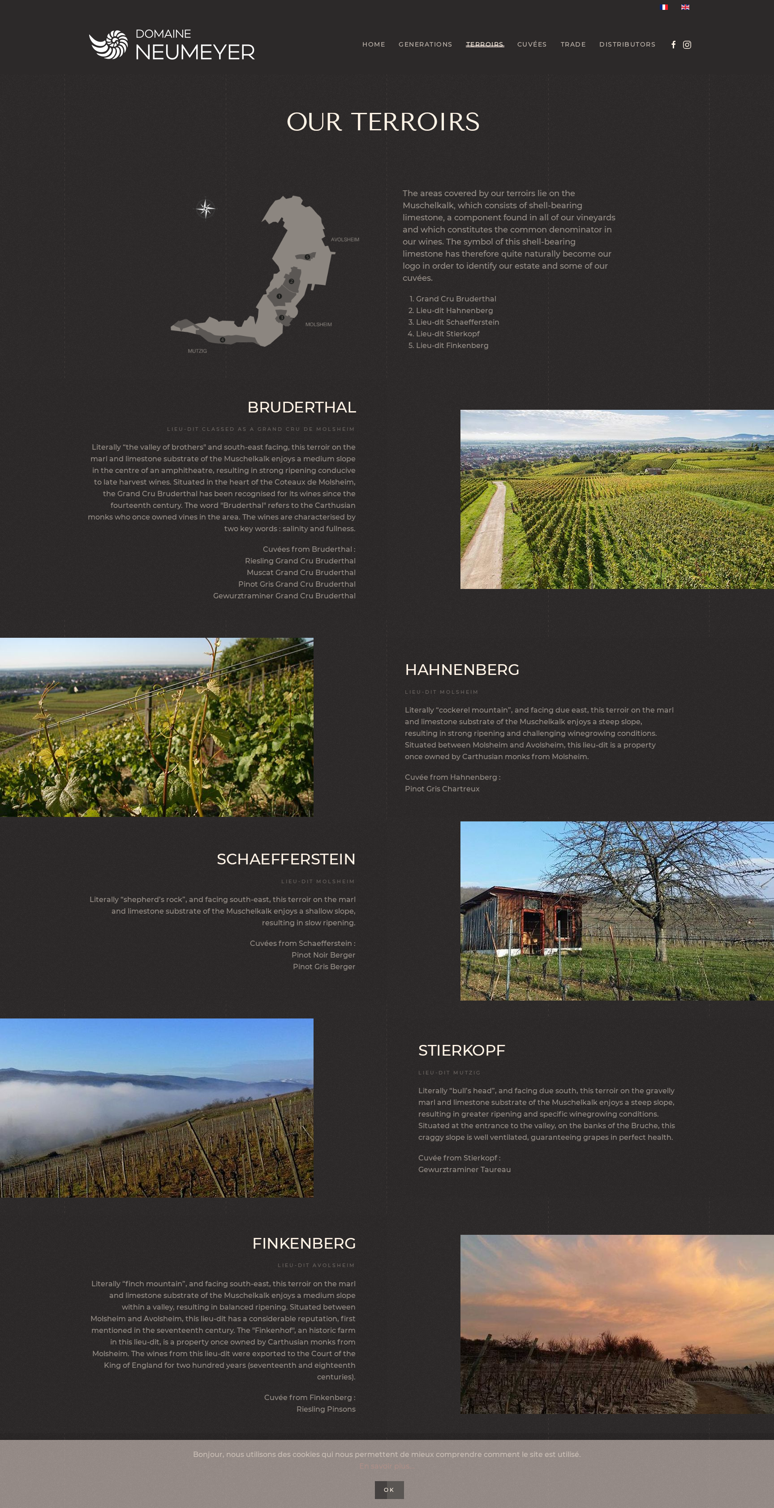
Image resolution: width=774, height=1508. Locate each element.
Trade (573, 44)
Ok (389, 1490)
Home (373, 44)
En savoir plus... (387, 1466)
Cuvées (532, 44)
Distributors (627, 44)
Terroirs (485, 44)
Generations (426, 44)
